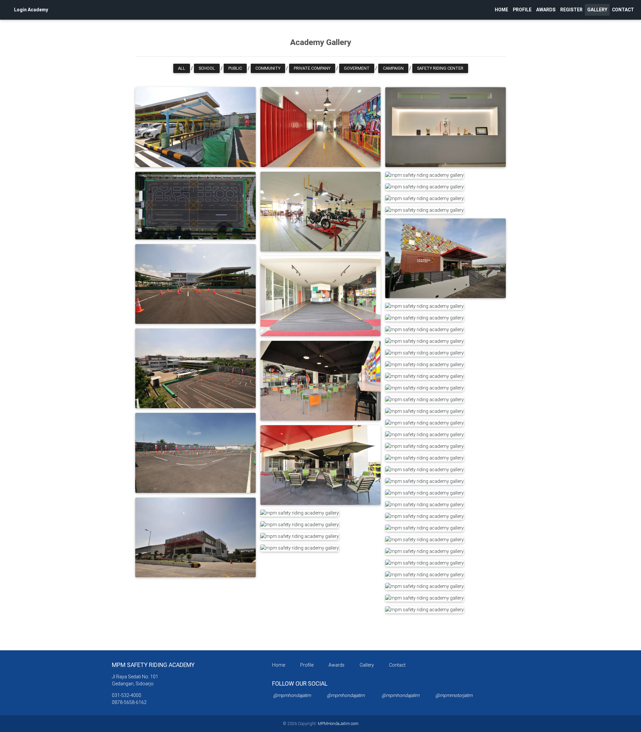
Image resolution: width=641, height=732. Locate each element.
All (181, 68)
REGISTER (572, 10)
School (207, 68)
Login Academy (31, 10)
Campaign (393, 68)
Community (267, 68)
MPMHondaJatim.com (338, 723)
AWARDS (546, 10)
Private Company (312, 68)
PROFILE (522, 10)
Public (235, 68)
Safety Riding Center (440, 68)
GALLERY (597, 10)
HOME (501, 10)
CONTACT (623, 10)
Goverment (357, 68)
